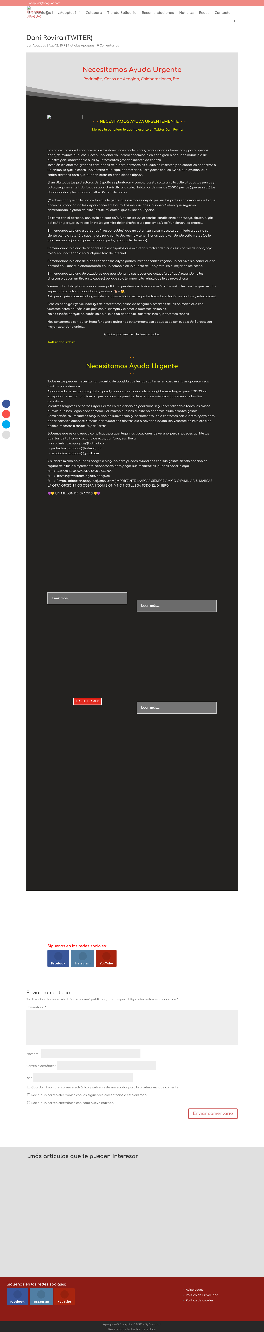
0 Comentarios (108, 45)
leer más (37, 1178)
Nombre (33, 1054)
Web (29, 1078)
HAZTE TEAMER (87, 701)
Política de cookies (200, 1300)
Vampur (155, 1324)
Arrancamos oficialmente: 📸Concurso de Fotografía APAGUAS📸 (92, 1167)
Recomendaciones (158, 13)
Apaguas (39, 45)
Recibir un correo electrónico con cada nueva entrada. (72, 1103)
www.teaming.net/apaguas (90, 475)
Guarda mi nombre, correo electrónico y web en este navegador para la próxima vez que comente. (105, 1087)
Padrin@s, (94, 79)
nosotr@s (68, 862)
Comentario (36, 1007)
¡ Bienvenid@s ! (39, 13)
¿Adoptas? (67, 13)
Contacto (223, 13)
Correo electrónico (41, 1066)
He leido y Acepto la (173, 910)
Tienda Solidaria (122, 13)
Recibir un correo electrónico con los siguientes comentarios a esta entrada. (89, 1095)
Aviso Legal (194, 1289)
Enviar (197, 919)
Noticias (186, 13)
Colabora (94, 13)
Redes (204, 13)
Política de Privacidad (188, 910)
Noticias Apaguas (81, 45)
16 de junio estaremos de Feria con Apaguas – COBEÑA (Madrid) (92, 1247)
